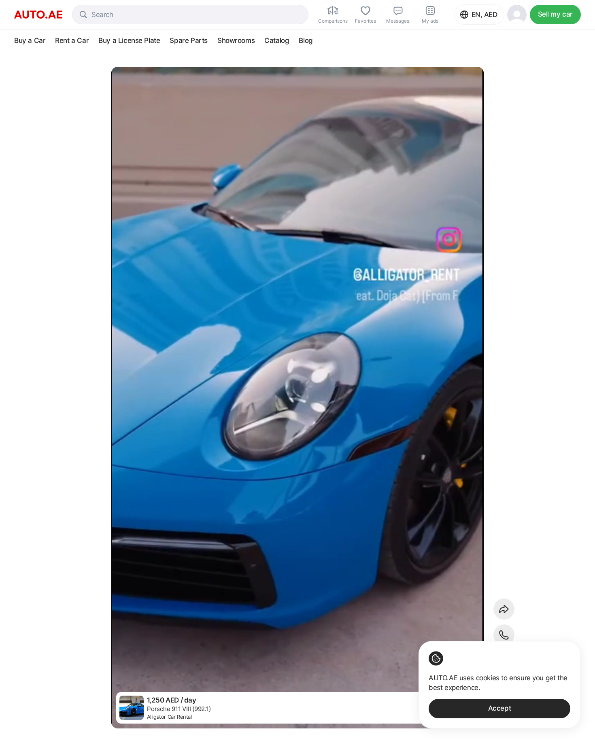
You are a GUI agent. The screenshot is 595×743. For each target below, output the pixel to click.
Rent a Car (72, 40)
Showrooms (236, 40)
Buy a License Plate (129, 40)
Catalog (276, 40)
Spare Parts (189, 40)
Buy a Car (29, 40)
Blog (305, 40)
